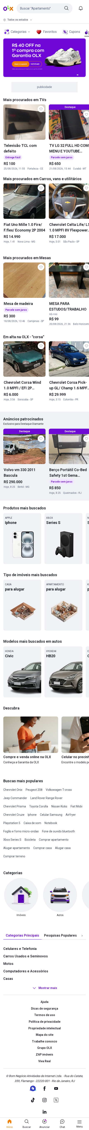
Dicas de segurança (44, 1008)
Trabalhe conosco (44, 1041)
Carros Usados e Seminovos (25, 956)
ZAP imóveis (44, 1054)
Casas (8, 979)
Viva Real (44, 1061)
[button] (44, 8)
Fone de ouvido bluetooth (58, 831)
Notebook (50, 823)
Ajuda (44, 1002)
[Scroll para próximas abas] (82, 935)
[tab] (22, 935)
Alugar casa (63, 848)
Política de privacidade (44, 1021)
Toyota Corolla (38, 806)
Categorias (18, 32)
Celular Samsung (51, 814)
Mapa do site (44, 1034)
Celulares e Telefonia (20, 949)
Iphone (32, 814)
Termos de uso (44, 1015)
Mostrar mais (47, 988)
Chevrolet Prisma (14, 806)
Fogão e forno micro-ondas (21, 831)
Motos (8, 964)
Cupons (74, 32)
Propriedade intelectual (44, 1028)
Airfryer (71, 814)
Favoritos (50, 32)
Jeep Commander (15, 798)
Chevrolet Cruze (13, 814)
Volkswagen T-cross (59, 789)
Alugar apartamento (16, 848)
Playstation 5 (11, 823)
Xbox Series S (12, 839)
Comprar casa (42, 848)
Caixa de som (32, 823)
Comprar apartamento (54, 839)
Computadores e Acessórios (25, 971)
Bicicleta (30, 839)
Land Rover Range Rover (46, 798)
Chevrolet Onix (12, 789)
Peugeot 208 (34, 789)
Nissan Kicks (59, 806)
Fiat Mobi (76, 806)
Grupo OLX (44, 1048)
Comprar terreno (14, 856)
